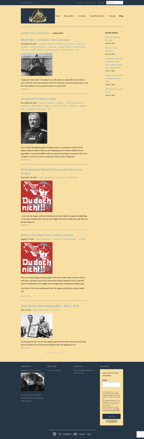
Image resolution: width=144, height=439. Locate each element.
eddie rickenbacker (38, 47)
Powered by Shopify (89, 430)
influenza (24, 50)
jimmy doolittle (37, 50)
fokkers (47, 106)
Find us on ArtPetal (54, 370)
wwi (77, 50)
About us (112, 16)
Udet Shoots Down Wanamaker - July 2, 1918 (50, 306)
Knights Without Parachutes (35, 32)
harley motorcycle (59, 106)
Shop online (68, 16)
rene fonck (41, 109)
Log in (80, 3)
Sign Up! (111, 416)
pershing (30, 109)
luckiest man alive (53, 50)
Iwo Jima (81, 16)
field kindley (37, 106)
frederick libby (79, 47)
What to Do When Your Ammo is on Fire (47, 235)
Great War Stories (97, 16)
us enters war (67, 50)
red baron (82, 239)
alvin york (80, 44)
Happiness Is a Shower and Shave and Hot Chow (114, 78)
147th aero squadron (47, 44)
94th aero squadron (66, 44)
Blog (121, 16)
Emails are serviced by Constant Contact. (111, 409)
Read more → (26, 89)
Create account (90, 3)
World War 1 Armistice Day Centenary (45, 40)
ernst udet (52, 47)
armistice (24, 47)
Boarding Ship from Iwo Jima (31, 370)
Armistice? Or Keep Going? (38, 99)
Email (104, 380)
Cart (102, 3)
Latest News (26, 366)
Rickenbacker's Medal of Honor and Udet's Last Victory (51, 171)
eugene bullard (65, 47)
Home (58, 16)
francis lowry (73, 177)
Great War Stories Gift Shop (71, 430)
